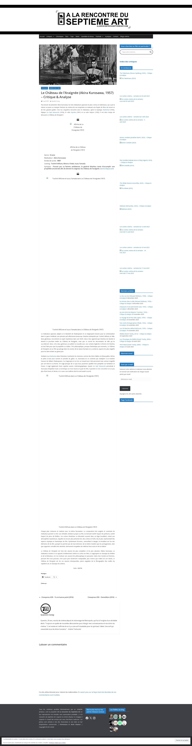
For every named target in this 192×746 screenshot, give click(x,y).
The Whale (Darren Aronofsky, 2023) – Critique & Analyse (135, 184)
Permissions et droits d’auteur (70, 724)
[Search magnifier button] (150, 52)
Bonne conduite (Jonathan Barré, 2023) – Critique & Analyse (136, 138)
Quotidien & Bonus (87, 36)
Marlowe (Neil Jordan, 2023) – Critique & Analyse (135, 206)
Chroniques (59, 36)
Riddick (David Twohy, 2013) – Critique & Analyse (135, 334)
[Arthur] (115, 723)
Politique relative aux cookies (57, 743)
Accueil (42, 36)
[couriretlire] (115, 729)
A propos (108, 36)
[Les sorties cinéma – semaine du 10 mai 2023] (133, 256)
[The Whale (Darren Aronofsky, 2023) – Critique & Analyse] (133, 194)
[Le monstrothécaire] (124, 723)
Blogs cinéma (124, 36)
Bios (66, 36)
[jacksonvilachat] (111, 723)
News (77, 36)
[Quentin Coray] (124, 717)
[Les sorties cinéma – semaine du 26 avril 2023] (133, 105)
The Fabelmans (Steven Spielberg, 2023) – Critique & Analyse (136, 74)
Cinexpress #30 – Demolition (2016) (101, 597)
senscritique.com (107, 169)
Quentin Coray (56, 101)
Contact (115, 36)
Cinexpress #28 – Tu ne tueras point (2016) (57, 597)
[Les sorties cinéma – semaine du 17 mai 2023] (133, 277)
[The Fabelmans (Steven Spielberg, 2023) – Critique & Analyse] (133, 84)
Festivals (98, 36)
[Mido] (120, 717)
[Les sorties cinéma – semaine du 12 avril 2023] (133, 236)
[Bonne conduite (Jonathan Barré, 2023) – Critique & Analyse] (133, 149)
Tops (72, 36)
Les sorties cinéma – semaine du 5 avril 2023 (134, 117)
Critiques (49, 36)
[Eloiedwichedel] (111, 729)
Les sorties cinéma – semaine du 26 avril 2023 (135, 96)
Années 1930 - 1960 (55, 88)
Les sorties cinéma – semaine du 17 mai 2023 (134, 268)
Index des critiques (128, 61)
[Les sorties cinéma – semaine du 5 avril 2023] (133, 126)
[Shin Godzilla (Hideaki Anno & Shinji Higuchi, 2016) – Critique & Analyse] (133, 171)
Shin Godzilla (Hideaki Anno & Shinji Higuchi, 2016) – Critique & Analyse (136, 161)
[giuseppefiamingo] (111, 717)
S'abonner (125, 388)
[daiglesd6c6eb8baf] (115, 717)
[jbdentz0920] (120, 723)
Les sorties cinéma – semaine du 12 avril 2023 (135, 227)
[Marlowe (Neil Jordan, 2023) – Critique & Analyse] (133, 215)
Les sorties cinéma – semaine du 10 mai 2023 (134, 247)
